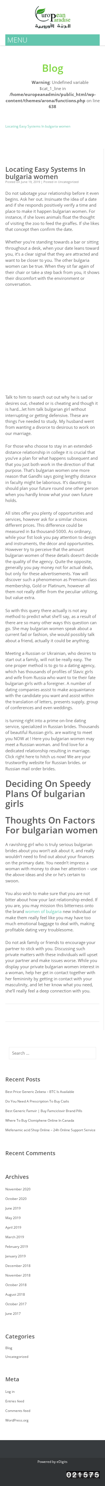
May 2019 (13, 1218)
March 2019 (14, 1237)
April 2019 (13, 1227)
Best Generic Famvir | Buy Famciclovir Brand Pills (43, 1111)
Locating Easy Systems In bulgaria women (45, 173)
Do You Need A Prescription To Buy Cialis (37, 1101)
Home (10, 79)
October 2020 (16, 1199)
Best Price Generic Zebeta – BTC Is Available (39, 1092)
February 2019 (16, 1246)
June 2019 (13, 1208)
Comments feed (17, 1411)
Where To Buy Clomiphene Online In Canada (39, 1120)
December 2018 (18, 1266)
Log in (10, 1391)
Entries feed (14, 1401)
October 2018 (16, 1285)
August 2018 (15, 1294)
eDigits (62, 1461)
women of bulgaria (43, 911)
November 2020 (18, 1189)
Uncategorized (16, 115)
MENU (17, 39)
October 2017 (16, 1304)
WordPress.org (17, 1420)
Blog (37, 115)
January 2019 (15, 1256)
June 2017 (13, 1313)
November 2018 (18, 1275)
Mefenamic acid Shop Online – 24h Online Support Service (50, 1130)
